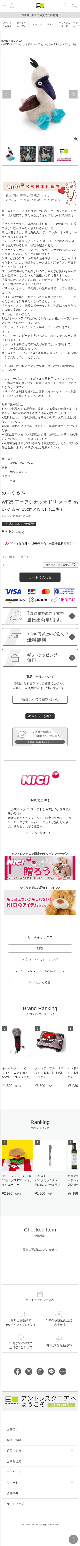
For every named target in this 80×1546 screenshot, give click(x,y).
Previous (6, 94)
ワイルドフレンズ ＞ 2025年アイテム (40, 971)
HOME (4, 40)
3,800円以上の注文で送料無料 (40, 15)
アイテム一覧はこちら (40, 832)
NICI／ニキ (17, 40)
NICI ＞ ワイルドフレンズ (40, 959)
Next (73, 94)
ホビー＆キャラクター (40, 937)
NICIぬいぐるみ (40, 982)
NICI (40, 948)
